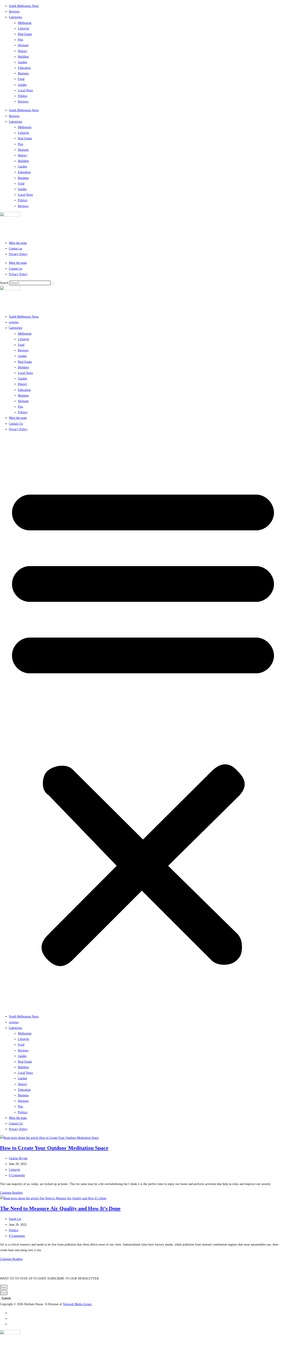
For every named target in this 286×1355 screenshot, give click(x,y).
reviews (14, 322)
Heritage (23, 45)
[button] (143, 723)
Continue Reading (11, 1192)
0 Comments (17, 1175)
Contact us (15, 248)
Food (21, 79)
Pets (20, 39)
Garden (22, 62)
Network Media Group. (77, 1304)
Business (23, 73)
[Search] (53, 283)
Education (24, 67)
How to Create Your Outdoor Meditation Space (54, 1148)
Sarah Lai (15, 1219)
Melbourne (25, 23)
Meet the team (18, 243)
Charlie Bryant (18, 1158)
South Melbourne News (24, 6)
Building (23, 56)
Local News (25, 90)
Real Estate (25, 34)
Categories (15, 17)
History (22, 51)
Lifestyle (23, 28)
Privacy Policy (18, 254)
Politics (22, 96)
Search (4, 283)
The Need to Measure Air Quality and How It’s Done (60, 1208)
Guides (22, 84)
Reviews (14, 11)
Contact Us (16, 423)
